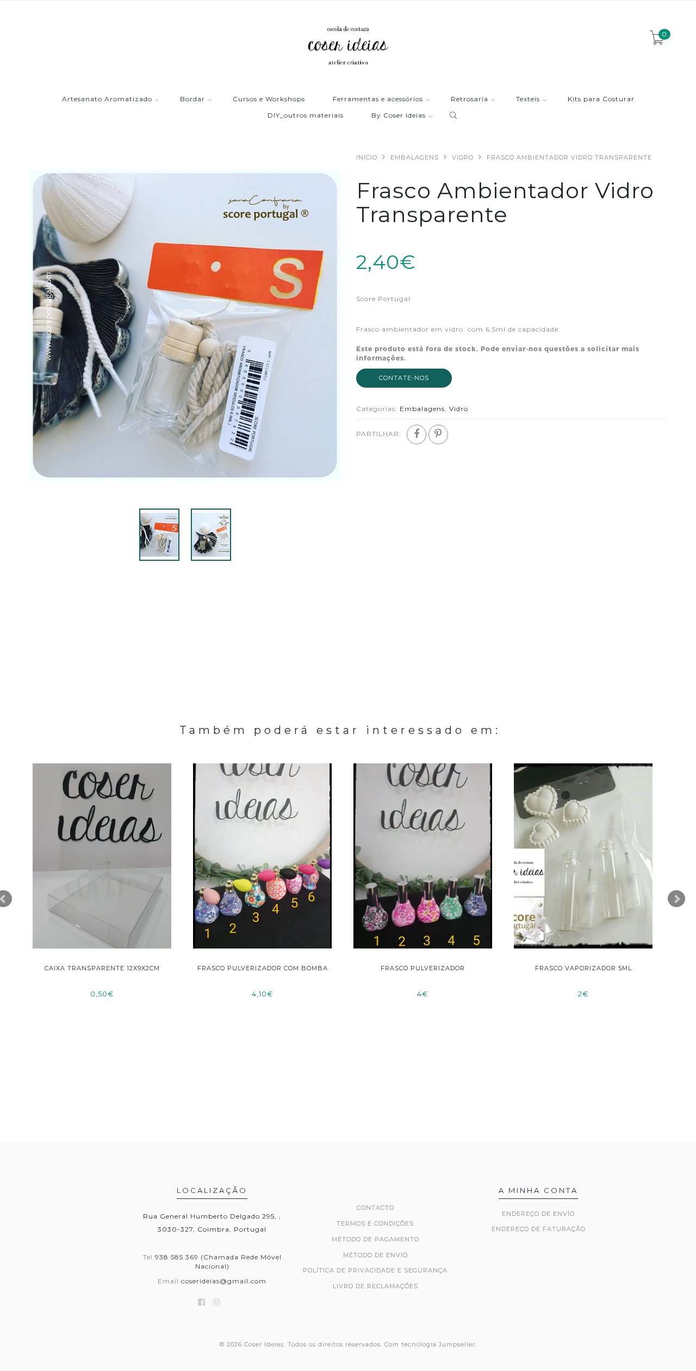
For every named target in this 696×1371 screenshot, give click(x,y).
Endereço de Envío (538, 1213)
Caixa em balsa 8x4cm (262, 968)
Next (676, 899)
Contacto (375, 1207)
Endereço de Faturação (539, 1229)
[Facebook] (416, 434)
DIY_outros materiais (306, 115)
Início (366, 157)
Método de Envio (375, 1255)
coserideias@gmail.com (223, 1281)
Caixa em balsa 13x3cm (102, 968)
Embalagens (414, 157)
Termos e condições (375, 1223)
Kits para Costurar (601, 99)
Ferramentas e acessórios (378, 99)
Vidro (463, 157)
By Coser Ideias (398, 115)
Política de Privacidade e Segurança (375, 1270)
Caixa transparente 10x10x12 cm (423, 968)
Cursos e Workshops (269, 99)
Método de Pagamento (375, 1239)
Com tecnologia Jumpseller (429, 1344)
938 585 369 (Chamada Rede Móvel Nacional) (218, 1261)
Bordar (192, 99)
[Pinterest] (438, 434)
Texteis (528, 99)
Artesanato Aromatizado (107, 99)
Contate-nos (404, 378)
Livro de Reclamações (375, 1286)
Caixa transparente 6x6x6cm (583, 968)
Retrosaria (469, 99)
